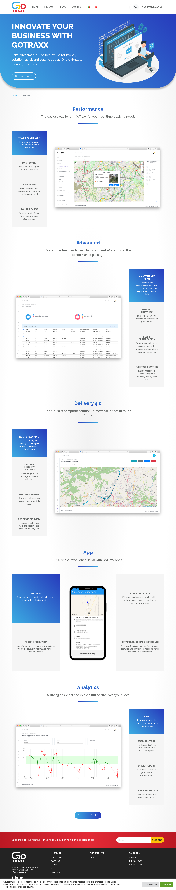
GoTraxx (15, 96)
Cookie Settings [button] (150, 884)
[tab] (29, 143)
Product (49, 7)
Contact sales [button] (88, 815)
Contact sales (23, 76)
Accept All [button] (166, 884)
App (52, 869)
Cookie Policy (135, 865)
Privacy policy (135, 861)
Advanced (55, 861)
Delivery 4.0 (56, 865)
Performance (57, 857)
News (92, 857)
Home (35, 7)
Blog (63, 7)
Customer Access (153, 7)
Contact (77, 7)
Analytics (55, 873)
